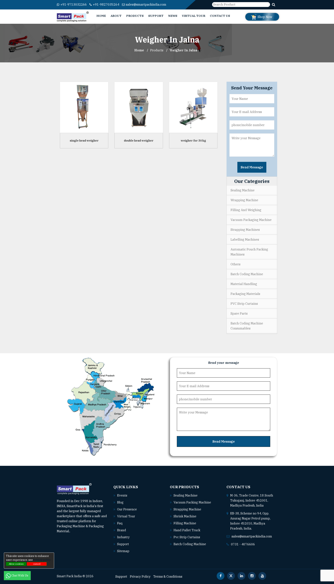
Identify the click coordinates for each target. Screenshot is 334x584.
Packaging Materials (245, 294)
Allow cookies (16, 563)
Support (156, 16)
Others (235, 264)
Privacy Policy (140, 576)
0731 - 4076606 (243, 544)
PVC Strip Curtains (244, 304)
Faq (120, 523)
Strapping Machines (245, 230)
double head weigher (138, 140)
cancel (36, 563)
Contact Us (220, 16)
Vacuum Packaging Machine (251, 220)
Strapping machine (187, 509)
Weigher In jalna (183, 50)
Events (122, 495)
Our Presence (127, 509)
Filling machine (185, 523)
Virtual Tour (193, 16)
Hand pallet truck (187, 530)
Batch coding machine (190, 544)
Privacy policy (42, 560)
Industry (123, 537)
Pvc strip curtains (187, 537)
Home (101, 16)
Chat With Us (20, 575)
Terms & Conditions (167, 576)
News (172, 16)
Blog (120, 502)
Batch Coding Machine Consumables (247, 325)
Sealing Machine (243, 190)
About (116, 16)
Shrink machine (185, 516)
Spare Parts (239, 313)
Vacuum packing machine (192, 502)
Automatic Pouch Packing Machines (249, 251)
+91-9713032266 (73, 4)
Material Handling (244, 284)
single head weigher (84, 140)
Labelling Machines (245, 239)
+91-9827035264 (106, 4)
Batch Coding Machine (247, 274)
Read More (78, 531)
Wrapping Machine (244, 200)
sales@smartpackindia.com (146, 4)
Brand (121, 530)
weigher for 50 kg (193, 140)
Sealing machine (186, 495)
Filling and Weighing (246, 210)
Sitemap (123, 551)
